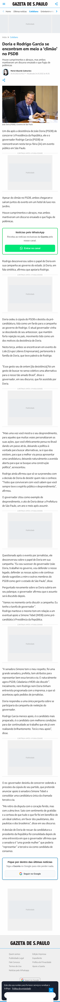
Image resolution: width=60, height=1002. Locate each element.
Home (8, 11)
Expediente (37, 958)
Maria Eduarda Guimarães (21, 71)
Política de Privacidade (41, 962)
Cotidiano (33, 11)
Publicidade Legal (16, 958)
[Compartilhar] (56, 4)
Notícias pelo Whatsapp (19, 970)
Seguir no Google (32, 980)
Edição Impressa (39, 954)
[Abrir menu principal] (4, 4)
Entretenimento (47, 11)
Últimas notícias (20, 11)
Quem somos (14, 954)
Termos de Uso (15, 966)
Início (4, 37)
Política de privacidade (21, 988)
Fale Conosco (14, 962)
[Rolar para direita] (57, 11)
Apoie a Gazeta (38, 966)
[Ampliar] (54, 89)
